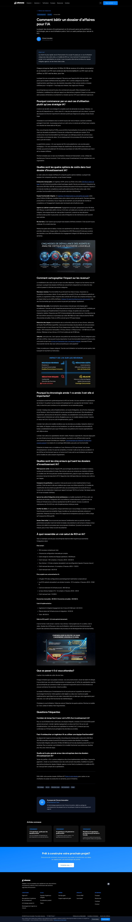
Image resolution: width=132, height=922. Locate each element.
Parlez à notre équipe (71, 776)
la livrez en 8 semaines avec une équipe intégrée (65, 341)
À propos (52, 3)
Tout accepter (105, 919)
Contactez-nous (65, 865)
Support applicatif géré (64, 898)
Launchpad (80, 898)
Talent (42, 903)
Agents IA (24, 895)
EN (100, 3)
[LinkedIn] (108, 883)
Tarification (46, 3)
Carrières (67, 3)
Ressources (60, 3)
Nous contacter (109, 3)
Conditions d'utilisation (92, 916)
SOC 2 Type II (51, 916)
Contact (97, 904)
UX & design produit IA (28, 903)
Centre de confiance (105, 916)
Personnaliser (95, 919)
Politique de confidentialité (79, 916)
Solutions (36, 3)
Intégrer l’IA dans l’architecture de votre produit (75, 299)
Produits (29, 3)
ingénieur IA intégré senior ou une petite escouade (73, 196)
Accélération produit (45, 900)
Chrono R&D (80, 895)
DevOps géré (61, 895)
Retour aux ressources (44, 10)
